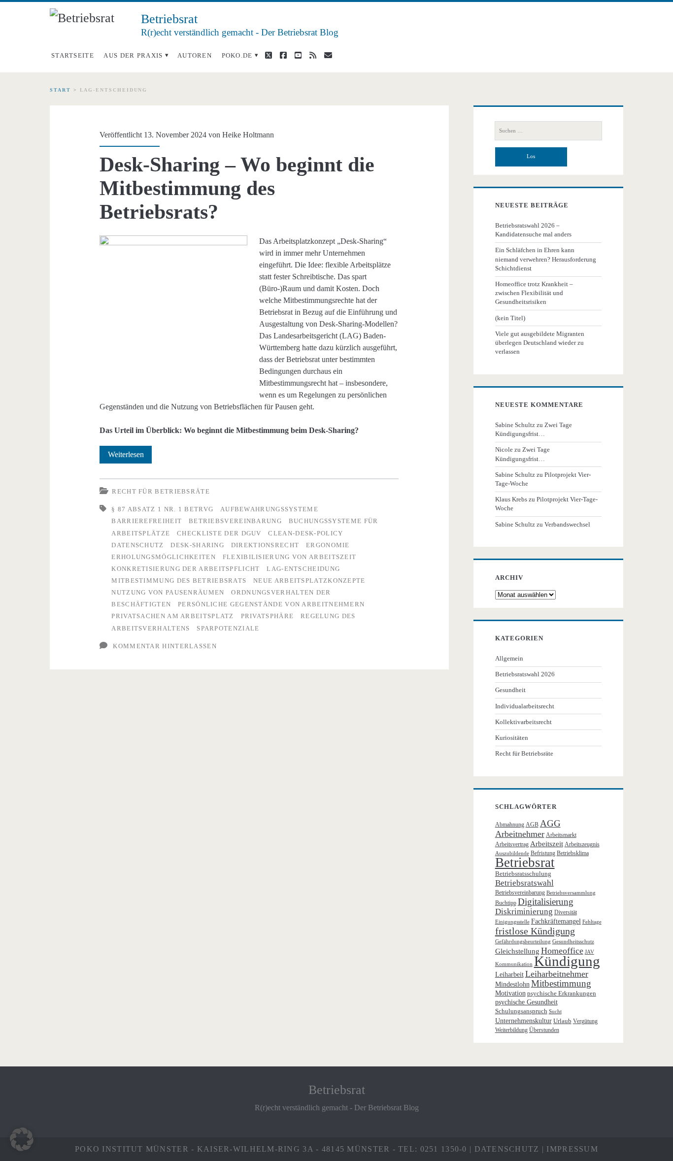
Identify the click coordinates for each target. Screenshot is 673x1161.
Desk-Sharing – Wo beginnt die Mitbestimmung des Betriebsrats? (237, 188)
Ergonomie (328, 545)
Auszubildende (512, 853)
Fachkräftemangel (556, 921)
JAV (589, 952)
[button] (21, 1139)
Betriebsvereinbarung (235, 521)
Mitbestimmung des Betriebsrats (178, 580)
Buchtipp (505, 902)
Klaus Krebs (511, 499)
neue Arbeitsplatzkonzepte (309, 580)
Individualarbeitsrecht (524, 706)
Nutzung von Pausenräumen (167, 592)
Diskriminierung (524, 911)
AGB (532, 824)
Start (60, 90)
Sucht (555, 1011)
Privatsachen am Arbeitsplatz (172, 616)
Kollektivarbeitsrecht (523, 722)
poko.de (237, 55)
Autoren (194, 55)
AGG (550, 823)
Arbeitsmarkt (561, 834)
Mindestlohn (512, 984)
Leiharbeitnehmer (556, 974)
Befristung (543, 853)
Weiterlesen (130, 457)
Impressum (572, 1149)
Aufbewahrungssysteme (269, 509)
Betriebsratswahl (524, 883)
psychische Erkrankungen (561, 993)
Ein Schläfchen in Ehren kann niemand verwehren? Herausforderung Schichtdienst (545, 258)
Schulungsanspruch (521, 1011)
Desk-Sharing (197, 545)
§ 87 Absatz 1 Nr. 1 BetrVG (162, 509)
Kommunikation (514, 964)
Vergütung (585, 1021)
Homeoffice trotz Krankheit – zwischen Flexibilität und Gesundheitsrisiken (534, 292)
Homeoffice (562, 951)
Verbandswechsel (567, 524)
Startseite (72, 55)
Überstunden (544, 1030)
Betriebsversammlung (571, 893)
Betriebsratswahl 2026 (525, 674)
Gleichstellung (517, 951)
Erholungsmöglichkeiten (163, 557)
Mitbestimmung (561, 983)
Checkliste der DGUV (219, 533)
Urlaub (562, 1021)
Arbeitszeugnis (582, 844)
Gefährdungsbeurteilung (523, 941)
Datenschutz (137, 545)
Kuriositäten (511, 737)
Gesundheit (510, 690)
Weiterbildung (511, 1030)
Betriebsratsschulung (523, 873)
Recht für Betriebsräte (161, 491)
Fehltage (592, 922)
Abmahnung (509, 824)
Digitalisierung (545, 901)
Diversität (565, 912)
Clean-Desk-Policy (305, 533)
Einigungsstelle (512, 922)
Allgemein (509, 658)
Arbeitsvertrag (512, 844)
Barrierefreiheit (146, 521)
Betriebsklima (573, 853)
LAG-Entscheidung (303, 568)
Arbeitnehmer (519, 834)
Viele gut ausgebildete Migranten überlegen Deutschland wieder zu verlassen (539, 342)
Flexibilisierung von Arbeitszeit (290, 557)
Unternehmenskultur (523, 1021)
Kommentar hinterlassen (165, 646)
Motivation (510, 993)
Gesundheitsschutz (573, 941)
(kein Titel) (510, 318)
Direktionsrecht (265, 545)
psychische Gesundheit (526, 1002)
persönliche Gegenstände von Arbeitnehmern (271, 604)
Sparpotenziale (228, 628)
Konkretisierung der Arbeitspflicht (185, 568)
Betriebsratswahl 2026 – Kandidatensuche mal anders (533, 230)
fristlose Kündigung (535, 931)
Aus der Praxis (133, 55)
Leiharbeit (509, 974)
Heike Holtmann (248, 135)
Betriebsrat (525, 862)
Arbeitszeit (546, 844)
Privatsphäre (267, 616)
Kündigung (567, 961)
